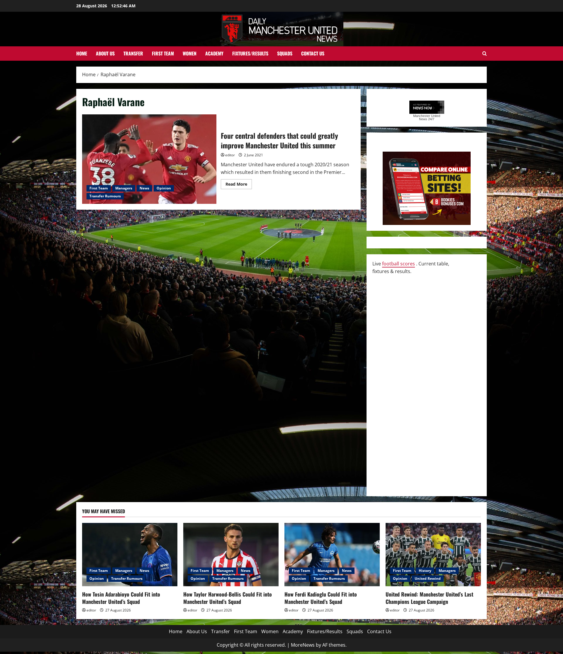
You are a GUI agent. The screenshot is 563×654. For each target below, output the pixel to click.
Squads (284, 53)
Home (81, 53)
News (144, 188)
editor (230, 155)
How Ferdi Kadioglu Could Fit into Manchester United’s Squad (320, 597)
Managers (123, 188)
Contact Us (312, 53)
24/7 (430, 119)
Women (189, 53)
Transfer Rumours (105, 196)
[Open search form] (484, 53)
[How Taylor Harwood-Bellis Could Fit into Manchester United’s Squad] (231, 555)
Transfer (133, 53)
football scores (398, 263)
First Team (163, 53)
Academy (214, 53)
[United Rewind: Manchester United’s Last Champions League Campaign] (433, 555)
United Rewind (428, 578)
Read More (238, 185)
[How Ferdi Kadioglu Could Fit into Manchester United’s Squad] (332, 555)
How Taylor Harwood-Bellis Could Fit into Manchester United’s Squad (227, 597)
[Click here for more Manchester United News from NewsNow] (426, 107)
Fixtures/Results (250, 53)
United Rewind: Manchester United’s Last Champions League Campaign (429, 597)
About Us (105, 53)
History (425, 570)
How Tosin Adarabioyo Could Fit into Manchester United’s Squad (121, 597)
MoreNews (303, 645)
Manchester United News (426, 117)
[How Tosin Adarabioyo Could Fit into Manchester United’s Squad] (129, 555)
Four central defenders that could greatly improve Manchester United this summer (149, 159)
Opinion (164, 188)
